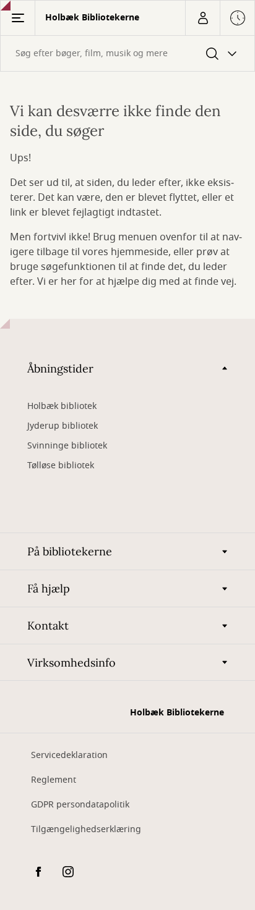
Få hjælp (48, 588)
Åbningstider (60, 368)
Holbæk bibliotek (62, 406)
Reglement (53, 779)
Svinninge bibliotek (67, 445)
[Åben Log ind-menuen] (202, 18)
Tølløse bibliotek (60, 465)
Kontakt (48, 625)
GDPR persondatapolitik (80, 804)
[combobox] (127, 53)
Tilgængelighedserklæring (86, 829)
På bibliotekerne (69, 551)
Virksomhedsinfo (71, 662)
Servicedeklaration (69, 755)
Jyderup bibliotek (62, 425)
